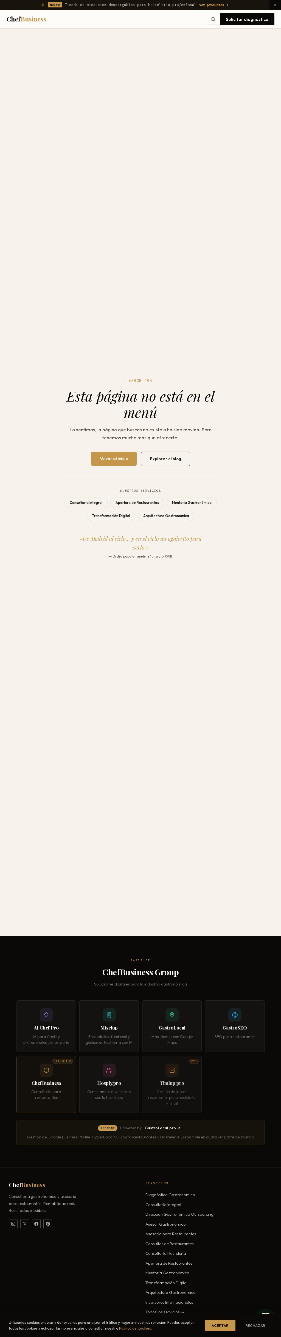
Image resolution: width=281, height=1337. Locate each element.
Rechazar (255, 1325)
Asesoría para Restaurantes (170, 1233)
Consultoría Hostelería (165, 1253)
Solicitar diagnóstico (247, 19)
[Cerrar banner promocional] (275, 5)
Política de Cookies (135, 1328)
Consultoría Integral (86, 502)
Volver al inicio (114, 458)
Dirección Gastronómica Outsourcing (179, 1214)
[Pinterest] (47, 1224)
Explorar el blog (165, 458)
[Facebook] (36, 1224)
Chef (26, 19)
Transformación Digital (111, 516)
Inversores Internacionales (169, 1302)
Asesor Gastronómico (165, 1224)
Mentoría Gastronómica (192, 502)
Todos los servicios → (165, 1311)
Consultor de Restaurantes (169, 1243)
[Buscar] (213, 19)
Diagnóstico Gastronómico (170, 1194)
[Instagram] (13, 1224)
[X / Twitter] (24, 1224)
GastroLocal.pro (160, 1127)
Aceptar (220, 1325)
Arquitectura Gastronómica (166, 516)
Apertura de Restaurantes (137, 502)
